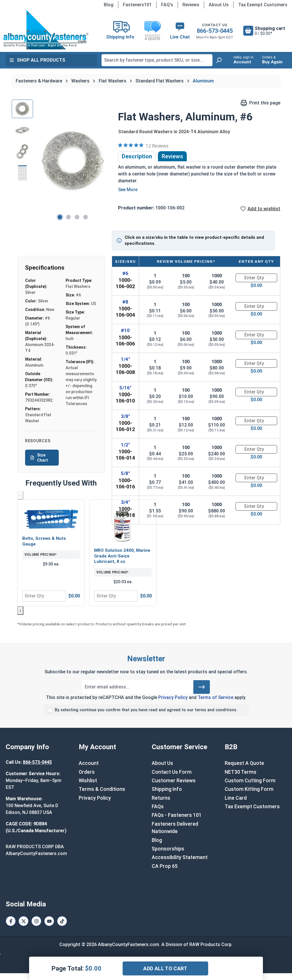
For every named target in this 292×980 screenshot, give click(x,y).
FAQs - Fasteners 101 (177, 815)
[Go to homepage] (46, 30)
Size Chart (42, 457)
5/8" (125, 473)
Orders (87, 772)
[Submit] (201, 687)
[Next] (102, 160)
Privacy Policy (173, 697)
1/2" (125, 445)
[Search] (218, 60)
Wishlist (88, 780)
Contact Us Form (172, 772)
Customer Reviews (174, 780)
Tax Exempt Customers (262, 4)
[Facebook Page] (11, 921)
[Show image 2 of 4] (68, 217)
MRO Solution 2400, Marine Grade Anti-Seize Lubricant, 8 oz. (122, 556)
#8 (125, 302)
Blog (108, 4)
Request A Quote (244, 763)
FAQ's (167, 4)
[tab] (137, 156)
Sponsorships (168, 849)
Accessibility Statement (180, 857)
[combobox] (157, 60)
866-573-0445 (215, 30)
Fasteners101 (137, 4)
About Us (219, 4)
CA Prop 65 (165, 866)
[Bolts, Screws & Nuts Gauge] (51, 518)
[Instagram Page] (36, 921)
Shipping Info (167, 789)
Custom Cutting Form (250, 780)
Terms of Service (215, 697)
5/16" (125, 388)
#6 (125, 273)
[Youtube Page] (49, 921)
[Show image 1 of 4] (60, 217)
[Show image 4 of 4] (85, 217)
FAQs (158, 806)
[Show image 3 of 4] (77, 217)
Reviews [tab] (172, 156)
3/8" (125, 416)
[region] (59, 161)
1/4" (125, 359)
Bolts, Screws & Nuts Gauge (44, 541)
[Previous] (43, 160)
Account (89, 763)
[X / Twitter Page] (24, 921)
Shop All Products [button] (41, 60)
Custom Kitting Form (249, 789)
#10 (125, 330)
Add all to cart (165, 968)
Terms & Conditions (102, 789)
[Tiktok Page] (62, 921)
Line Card (236, 798)
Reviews (190, 4)
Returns (161, 798)
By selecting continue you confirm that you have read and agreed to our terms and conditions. (146, 710)
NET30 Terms (240, 772)
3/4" (125, 502)
